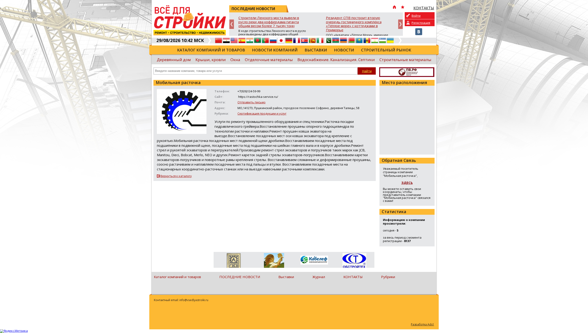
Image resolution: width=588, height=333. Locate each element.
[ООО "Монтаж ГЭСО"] (233, 261)
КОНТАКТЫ (353, 276)
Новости (344, 50)
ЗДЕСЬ (407, 182)
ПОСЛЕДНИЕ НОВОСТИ (239, 276)
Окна (235, 59)
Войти (416, 16)
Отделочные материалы (269, 59)
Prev (231, 24)
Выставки (316, 50)
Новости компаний (275, 50)
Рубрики (388, 276)
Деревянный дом (174, 59)
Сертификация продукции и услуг (261, 113)
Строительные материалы (405, 59)
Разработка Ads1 (422, 324)
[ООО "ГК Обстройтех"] (354, 261)
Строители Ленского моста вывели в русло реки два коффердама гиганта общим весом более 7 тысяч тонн (268, 22)
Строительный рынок (386, 50)
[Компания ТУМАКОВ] (273, 261)
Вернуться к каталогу (176, 176)
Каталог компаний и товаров (211, 50)
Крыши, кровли (210, 59)
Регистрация (421, 23)
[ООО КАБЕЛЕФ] (314, 260)
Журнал (318, 276)
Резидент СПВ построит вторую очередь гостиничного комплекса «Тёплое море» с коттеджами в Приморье (354, 24)
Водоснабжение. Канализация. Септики (336, 59)
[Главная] (394, 7)
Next (400, 24)
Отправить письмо (251, 102)
